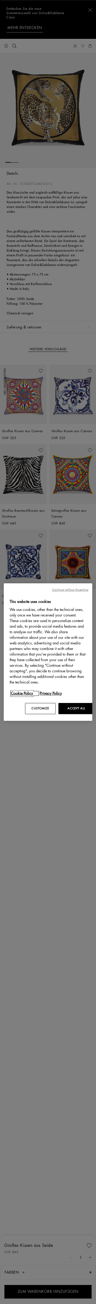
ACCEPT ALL (76, 708)
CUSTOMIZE (40, 708)
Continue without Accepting (70, 589)
